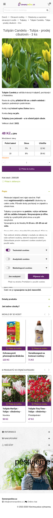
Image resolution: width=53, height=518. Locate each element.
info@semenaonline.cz (14, 502)
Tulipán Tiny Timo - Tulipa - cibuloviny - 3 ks (37, 411)
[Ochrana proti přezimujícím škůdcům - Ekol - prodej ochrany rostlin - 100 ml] (13, 333)
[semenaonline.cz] (26, 4)
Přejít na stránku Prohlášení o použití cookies (26, 282)
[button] (26, 191)
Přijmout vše (38, 276)
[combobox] (24, 10)
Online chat (32, 502)
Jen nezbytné (14, 276)
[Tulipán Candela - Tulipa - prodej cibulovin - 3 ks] (26, 63)
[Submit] (47, 10)
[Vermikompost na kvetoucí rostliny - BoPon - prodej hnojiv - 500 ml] (39, 333)
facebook (32, 473)
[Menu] (4, 3)
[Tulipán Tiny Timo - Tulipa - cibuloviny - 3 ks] (39, 388)
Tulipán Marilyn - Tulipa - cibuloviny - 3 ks (12, 411)
